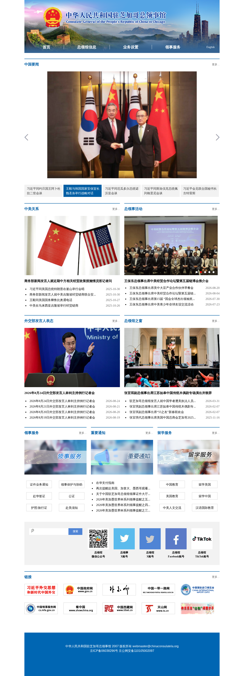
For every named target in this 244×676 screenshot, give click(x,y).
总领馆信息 (86, 47)
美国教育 (172, 496)
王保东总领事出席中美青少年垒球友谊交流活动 (161, 304)
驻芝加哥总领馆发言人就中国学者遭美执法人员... (162, 401)
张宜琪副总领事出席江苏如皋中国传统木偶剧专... (162, 406)
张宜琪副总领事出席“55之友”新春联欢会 (156, 412)
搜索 (75, 531)
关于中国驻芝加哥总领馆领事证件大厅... (123, 493)
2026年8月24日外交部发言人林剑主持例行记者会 (59, 393)
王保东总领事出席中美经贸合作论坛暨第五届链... (162, 293)
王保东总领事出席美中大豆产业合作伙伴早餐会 (161, 287)
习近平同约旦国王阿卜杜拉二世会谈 (43, 191)
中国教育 (172, 484)
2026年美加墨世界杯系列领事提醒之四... (123, 505)
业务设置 (130, 47)
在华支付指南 (105, 482)
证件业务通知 (39, 484)
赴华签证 (39, 496)
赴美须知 (72, 507)
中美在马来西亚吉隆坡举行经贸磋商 (54, 305)
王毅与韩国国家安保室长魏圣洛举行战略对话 (83, 191)
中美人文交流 (172, 507)
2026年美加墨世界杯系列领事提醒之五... (123, 499)
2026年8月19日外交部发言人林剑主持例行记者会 (62, 417)
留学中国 (205, 496)
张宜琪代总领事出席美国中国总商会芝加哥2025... (162, 417)
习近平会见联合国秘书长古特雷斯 (200, 191)
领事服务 (173, 47)
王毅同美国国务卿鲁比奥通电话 (51, 300)
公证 (72, 496)
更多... (216, 64)
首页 (46, 47)
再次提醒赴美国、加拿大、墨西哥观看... (123, 488)
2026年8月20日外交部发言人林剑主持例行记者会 (62, 412)
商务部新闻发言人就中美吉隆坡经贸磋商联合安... (63, 294)
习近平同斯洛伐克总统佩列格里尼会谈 (161, 191)
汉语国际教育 (205, 507)
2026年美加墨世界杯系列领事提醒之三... (123, 510)
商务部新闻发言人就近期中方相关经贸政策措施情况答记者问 (68, 281)
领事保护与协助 (71, 484)
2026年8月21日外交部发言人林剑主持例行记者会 (62, 406)
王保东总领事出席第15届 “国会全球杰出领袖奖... (162, 298)
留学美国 (205, 484)
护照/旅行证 (39, 507)
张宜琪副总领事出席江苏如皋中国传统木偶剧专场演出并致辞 (168, 393)
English (210, 47)
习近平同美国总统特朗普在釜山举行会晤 (57, 289)
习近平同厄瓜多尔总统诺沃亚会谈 (122, 191)
